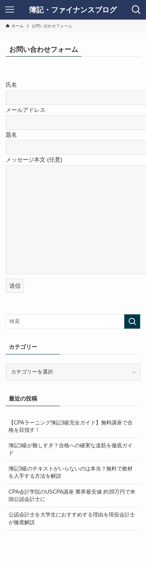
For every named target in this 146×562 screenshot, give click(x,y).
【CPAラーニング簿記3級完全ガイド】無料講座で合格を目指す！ (71, 426)
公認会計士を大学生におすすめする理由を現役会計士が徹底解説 (72, 518)
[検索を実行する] (132, 321)
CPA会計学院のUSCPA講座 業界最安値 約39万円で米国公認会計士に (72, 495)
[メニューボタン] (9, 10)
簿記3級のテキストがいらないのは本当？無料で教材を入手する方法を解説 (71, 472)
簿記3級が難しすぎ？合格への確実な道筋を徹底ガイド (71, 449)
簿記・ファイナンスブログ (73, 9)
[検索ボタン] (136, 10)
